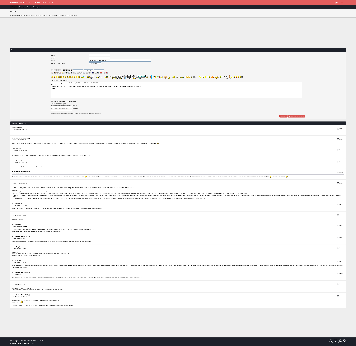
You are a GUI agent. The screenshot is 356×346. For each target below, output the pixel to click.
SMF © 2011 (20, 340)
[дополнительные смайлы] (59, 80)
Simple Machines (28, 340)
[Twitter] (335, 341)
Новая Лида (25, 343)
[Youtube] (340, 341)
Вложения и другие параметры (65, 101)
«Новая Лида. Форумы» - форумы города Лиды (31, 2)
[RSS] (344, 341)
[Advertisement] (178, 33)
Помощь (21, 7)
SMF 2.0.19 (13, 340)
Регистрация (37, 7)
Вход (28, 7)
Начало (14, 7)
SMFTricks (18, 342)
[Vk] (331, 341)
